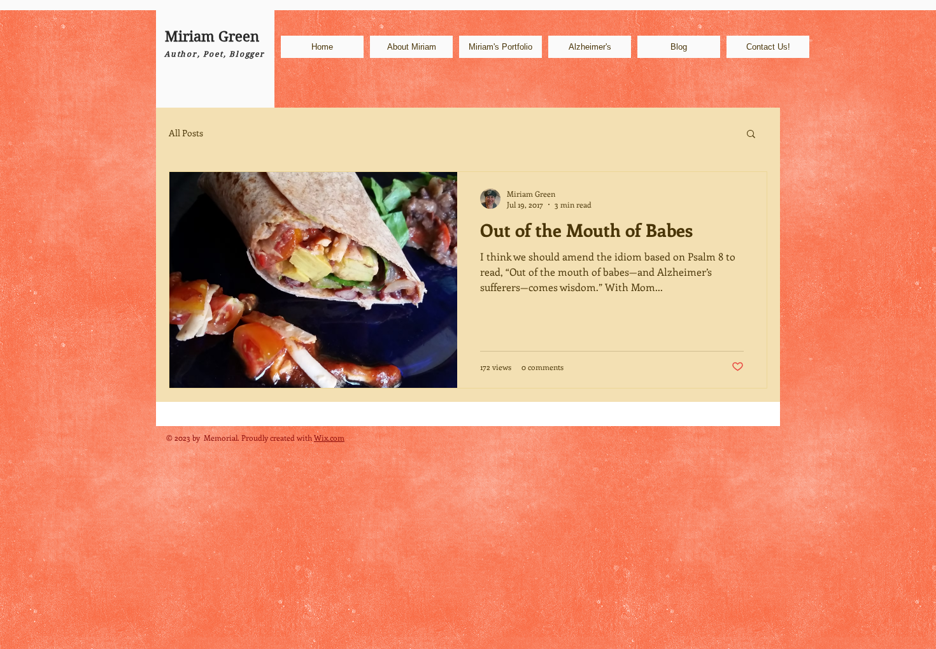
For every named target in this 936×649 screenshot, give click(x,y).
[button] (751, 134)
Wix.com (329, 437)
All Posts (186, 133)
